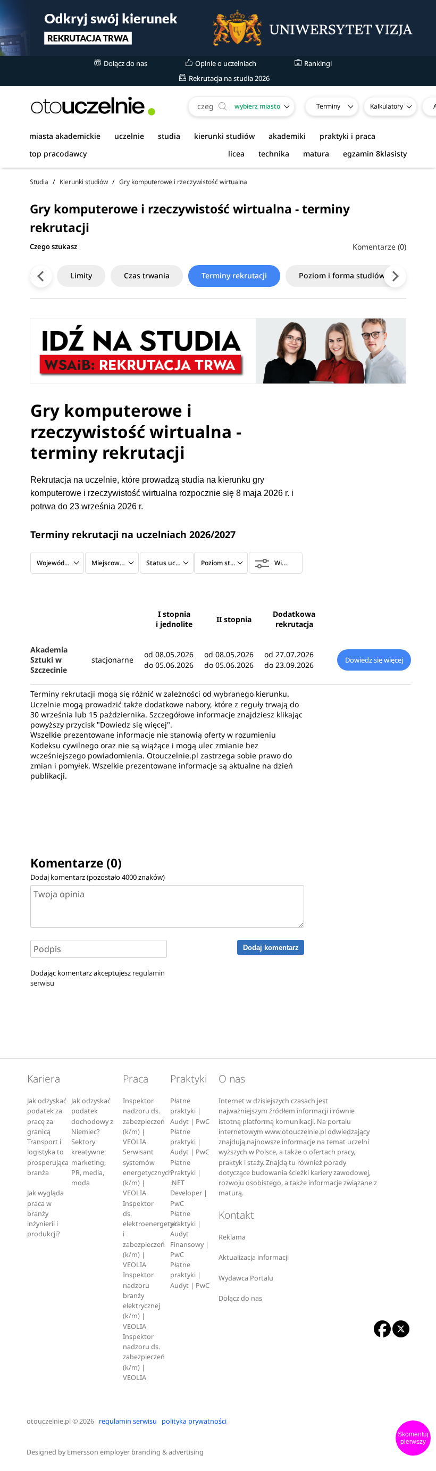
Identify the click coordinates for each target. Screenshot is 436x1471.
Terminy (328, 106)
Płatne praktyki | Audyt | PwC (189, 1111)
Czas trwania (147, 275)
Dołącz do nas (124, 63)
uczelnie (129, 136)
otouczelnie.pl (49, 1421)
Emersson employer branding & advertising (135, 1452)
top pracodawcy (58, 153)
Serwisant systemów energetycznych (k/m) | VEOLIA (147, 1172)
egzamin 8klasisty (375, 153)
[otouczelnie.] (93, 106)
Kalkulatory (386, 106)
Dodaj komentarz (271, 948)
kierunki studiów (224, 136)
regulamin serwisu (128, 1421)
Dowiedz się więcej (374, 660)
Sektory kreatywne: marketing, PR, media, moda (88, 1162)
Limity (81, 275)
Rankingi (317, 63)
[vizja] (218, 28)
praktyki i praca (347, 136)
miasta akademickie (64, 136)
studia (169, 136)
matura (316, 153)
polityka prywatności (194, 1421)
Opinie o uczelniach (225, 63)
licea (236, 153)
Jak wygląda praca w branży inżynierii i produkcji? (45, 1213)
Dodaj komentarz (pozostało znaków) (97, 877)
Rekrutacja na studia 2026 (228, 78)
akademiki (287, 136)
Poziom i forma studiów (342, 275)
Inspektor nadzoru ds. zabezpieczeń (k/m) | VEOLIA (144, 1121)
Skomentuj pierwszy (413, 1438)
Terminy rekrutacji (234, 275)
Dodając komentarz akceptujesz (97, 978)
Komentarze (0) (379, 247)
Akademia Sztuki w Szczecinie (49, 659)
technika (273, 153)
